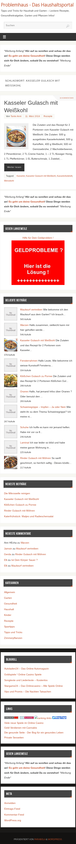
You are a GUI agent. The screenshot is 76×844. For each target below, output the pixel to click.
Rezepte (48, 116)
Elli (5, 560)
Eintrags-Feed (12, 808)
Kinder (7, 615)
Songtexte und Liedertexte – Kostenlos (26, 680)
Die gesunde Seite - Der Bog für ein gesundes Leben (33, 732)
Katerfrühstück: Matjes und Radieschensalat (28, 516)
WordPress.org (12, 820)
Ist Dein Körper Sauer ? (24, 560)
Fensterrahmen (28, 360)
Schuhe (24, 427)
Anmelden (10, 803)
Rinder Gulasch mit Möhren (35, 458)
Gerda (7, 554)
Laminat (24, 442)
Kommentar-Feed (14, 814)
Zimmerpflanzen (13, 638)
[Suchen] (67, 26)
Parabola (39, 839)
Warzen (24, 325)
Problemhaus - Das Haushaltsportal (37, 4)
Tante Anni (16, 116)
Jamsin (8, 548)
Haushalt (9, 609)
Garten (8, 597)
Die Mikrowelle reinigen (17, 493)
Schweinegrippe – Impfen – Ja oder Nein (43, 407)
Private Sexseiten (14, 737)
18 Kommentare (67, 98)
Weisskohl (9, 181)
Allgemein (9, 592)
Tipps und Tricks (13, 632)
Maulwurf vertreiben (31, 309)
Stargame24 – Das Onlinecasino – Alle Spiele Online (33, 685)
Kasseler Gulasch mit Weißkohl (41, 176)
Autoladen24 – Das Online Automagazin (26, 668)
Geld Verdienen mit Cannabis (20, 727)
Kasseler (21, 176)
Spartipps (9, 626)
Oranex (24, 391)
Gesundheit (10, 603)
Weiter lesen (14, 167)
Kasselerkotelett (64, 176)
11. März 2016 (32, 116)
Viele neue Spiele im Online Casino (23, 722)
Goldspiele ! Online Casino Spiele (23, 674)
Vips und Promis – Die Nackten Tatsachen (27, 691)
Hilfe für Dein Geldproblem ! (38, 237)
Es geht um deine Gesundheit (27, 55)
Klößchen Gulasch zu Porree (36, 376)
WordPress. (55, 839)
